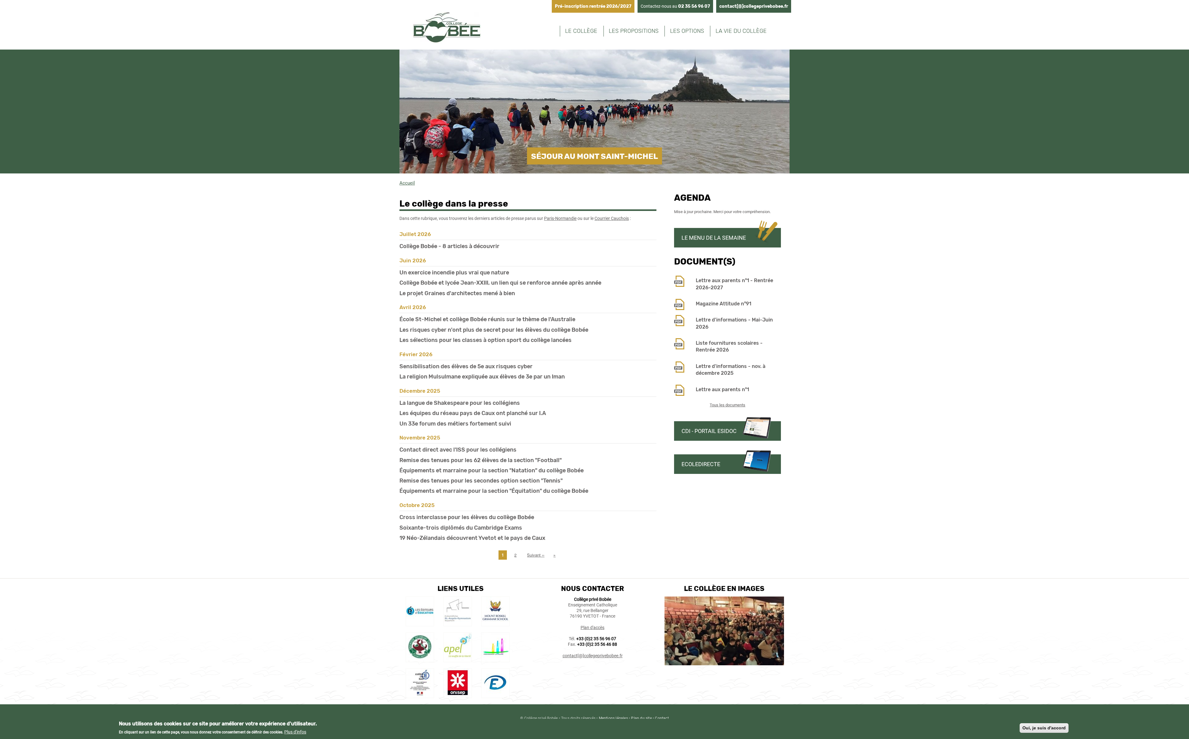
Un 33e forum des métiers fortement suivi (455, 424)
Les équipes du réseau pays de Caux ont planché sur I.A (472, 413)
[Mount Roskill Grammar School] (495, 623)
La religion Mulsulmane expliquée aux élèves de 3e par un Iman (482, 377)
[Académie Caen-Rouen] (420, 695)
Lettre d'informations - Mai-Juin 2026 (734, 323)
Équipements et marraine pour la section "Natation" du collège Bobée (491, 470)
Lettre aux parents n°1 (722, 389)
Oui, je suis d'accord (1044, 727)
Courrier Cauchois (611, 218)
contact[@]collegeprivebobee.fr (753, 6)
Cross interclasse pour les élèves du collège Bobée (466, 517)
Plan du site (641, 718)
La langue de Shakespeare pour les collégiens (459, 403)
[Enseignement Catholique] (495, 659)
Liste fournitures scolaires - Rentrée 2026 (729, 346)
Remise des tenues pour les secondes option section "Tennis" (481, 481)
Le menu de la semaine (714, 237)
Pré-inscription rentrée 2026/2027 (593, 6)
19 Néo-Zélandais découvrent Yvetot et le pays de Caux (472, 538)
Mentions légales (613, 718)
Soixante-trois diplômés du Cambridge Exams (460, 528)
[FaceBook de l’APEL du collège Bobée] (458, 659)
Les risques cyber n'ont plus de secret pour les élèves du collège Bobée (493, 330)
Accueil (407, 183)
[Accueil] (446, 28)
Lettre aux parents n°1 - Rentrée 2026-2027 (734, 284)
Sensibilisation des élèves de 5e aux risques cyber (466, 366)
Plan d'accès (592, 627)
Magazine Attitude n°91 (723, 304)
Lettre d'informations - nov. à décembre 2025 (730, 369)
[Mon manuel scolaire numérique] (420, 623)
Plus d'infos (295, 731)
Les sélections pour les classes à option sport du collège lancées (485, 340)
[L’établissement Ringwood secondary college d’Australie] (420, 659)
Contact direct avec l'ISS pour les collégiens (457, 450)
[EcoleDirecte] (495, 695)
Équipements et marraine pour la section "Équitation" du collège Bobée (493, 491)
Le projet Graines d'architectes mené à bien (457, 293)
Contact (662, 718)
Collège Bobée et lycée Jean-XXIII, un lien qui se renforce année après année (500, 283)
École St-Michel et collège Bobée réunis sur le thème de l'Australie (487, 319)
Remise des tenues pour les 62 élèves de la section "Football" (480, 460)
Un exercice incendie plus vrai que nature (454, 272)
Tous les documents (727, 405)
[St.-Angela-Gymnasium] (458, 623)
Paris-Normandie (560, 218)
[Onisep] (458, 695)
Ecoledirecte (701, 464)
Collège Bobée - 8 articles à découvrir (449, 246)
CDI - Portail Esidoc (709, 431)
